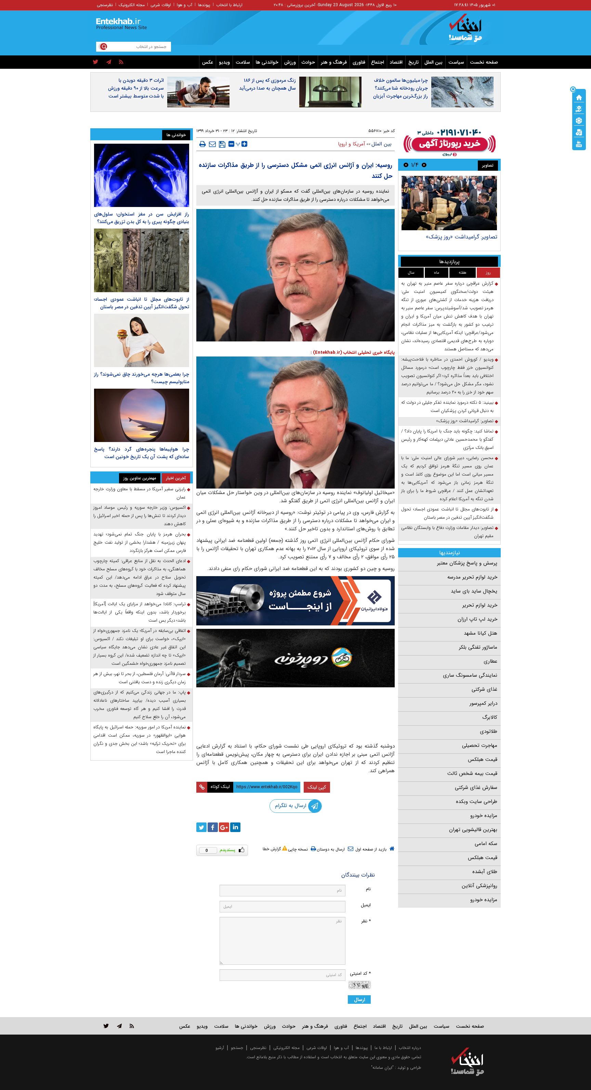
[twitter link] (106, 1026)
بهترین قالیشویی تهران (473, 830)
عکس (207, 62)
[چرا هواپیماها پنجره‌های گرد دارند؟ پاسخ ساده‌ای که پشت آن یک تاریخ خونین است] (141, 415)
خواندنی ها (267, 62)
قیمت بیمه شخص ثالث (472, 773)
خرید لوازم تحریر (479, 605)
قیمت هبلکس (482, 759)
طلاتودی (488, 731)
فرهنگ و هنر (334, 62)
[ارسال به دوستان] (212, 144)
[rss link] (131, 1026)
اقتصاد (396, 62)
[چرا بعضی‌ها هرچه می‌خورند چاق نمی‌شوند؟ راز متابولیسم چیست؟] (141, 340)
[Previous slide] (424, 165)
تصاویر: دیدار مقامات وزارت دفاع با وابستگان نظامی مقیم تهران (447, 532)
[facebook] (213, 827)
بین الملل (433, 62)
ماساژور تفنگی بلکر (478, 647)
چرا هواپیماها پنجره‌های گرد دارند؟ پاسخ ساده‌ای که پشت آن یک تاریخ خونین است (141, 452)
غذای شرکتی (484, 689)
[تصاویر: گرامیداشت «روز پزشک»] (449, 203)
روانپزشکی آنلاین (479, 886)
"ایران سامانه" (382, 1067)
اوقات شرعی (160, 5)
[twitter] (95, 62)
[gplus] (224, 827)
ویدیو (224, 62)
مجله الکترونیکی (286, 1047)
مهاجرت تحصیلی (479, 745)
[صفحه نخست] (579, 97)
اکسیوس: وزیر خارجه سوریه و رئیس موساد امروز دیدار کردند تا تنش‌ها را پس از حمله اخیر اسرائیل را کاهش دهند (139, 516)
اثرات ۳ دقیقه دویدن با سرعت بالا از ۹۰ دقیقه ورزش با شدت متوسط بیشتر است (136, 88)
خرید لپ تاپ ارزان (477, 619)
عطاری (490, 661)
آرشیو (219, 1047)
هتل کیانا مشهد (480, 633)
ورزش (290, 62)
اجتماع (377, 62)
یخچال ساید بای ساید (474, 591)
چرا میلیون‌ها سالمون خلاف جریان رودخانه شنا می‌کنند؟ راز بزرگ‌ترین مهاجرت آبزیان (400, 88)
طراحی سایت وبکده (476, 801)
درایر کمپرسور (483, 703)
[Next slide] (406, 165)
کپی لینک (317, 787)
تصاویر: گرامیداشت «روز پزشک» (461, 237)
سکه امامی (486, 844)
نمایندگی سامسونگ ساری (470, 675)
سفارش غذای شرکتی (476, 787)
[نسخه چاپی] (202, 144)
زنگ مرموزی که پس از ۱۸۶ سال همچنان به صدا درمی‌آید (267, 84)
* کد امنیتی (360, 973)
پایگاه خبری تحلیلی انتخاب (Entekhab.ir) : (353, 352)
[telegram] (109, 62)
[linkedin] (235, 827)
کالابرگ (489, 717)
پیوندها (204, 5)
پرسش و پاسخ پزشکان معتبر (467, 563)
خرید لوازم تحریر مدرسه (472, 577)
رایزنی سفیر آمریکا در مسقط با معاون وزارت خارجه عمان (139, 493)
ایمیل (366, 905)
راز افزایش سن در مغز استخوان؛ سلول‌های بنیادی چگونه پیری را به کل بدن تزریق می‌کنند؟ (141, 217)
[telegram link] (119, 1026)
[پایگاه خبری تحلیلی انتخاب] (471, 31)
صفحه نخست (484, 62)
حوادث (308, 62)
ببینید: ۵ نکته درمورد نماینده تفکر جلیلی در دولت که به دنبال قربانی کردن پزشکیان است (447, 406)
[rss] (121, 62)
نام (368, 889)
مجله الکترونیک (132, 5)
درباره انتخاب (410, 1047)
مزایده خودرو (483, 816)
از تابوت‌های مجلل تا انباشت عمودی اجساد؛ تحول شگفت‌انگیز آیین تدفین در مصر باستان (447, 513)
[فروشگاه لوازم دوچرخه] (295, 658)
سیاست (456, 62)
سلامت (243, 62)
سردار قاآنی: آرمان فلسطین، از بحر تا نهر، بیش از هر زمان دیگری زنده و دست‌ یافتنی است (139, 678)
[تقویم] (579, 132)
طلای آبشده (484, 872)
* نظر (366, 921)
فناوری (359, 62)
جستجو (237, 1047)
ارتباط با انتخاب (229, 5)
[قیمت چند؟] (579, 108)
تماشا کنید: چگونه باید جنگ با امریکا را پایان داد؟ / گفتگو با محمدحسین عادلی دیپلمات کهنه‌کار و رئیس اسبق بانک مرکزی (447, 439)
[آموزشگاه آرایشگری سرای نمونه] (295, 714)
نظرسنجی (105, 5)
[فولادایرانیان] (295, 600)
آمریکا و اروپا (351, 144)
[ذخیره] (222, 144)
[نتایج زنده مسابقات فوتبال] (579, 143)
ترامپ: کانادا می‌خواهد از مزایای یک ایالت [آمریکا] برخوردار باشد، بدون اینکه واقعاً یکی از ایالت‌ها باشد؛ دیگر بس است (139, 612)
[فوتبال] (579, 120)
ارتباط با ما (383, 1047)
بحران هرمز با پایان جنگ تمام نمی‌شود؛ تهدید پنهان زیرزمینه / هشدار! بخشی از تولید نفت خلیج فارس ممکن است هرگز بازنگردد (139, 542)
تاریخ (413, 62)
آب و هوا (184, 5)
